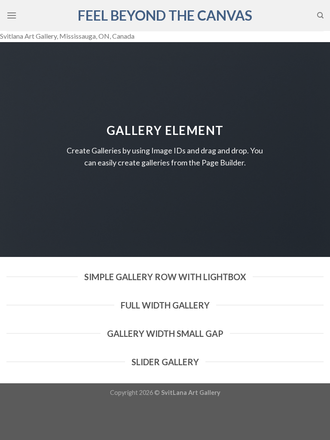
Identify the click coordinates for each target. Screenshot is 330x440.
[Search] (320, 15)
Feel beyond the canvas (165, 15)
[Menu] (11, 15)
